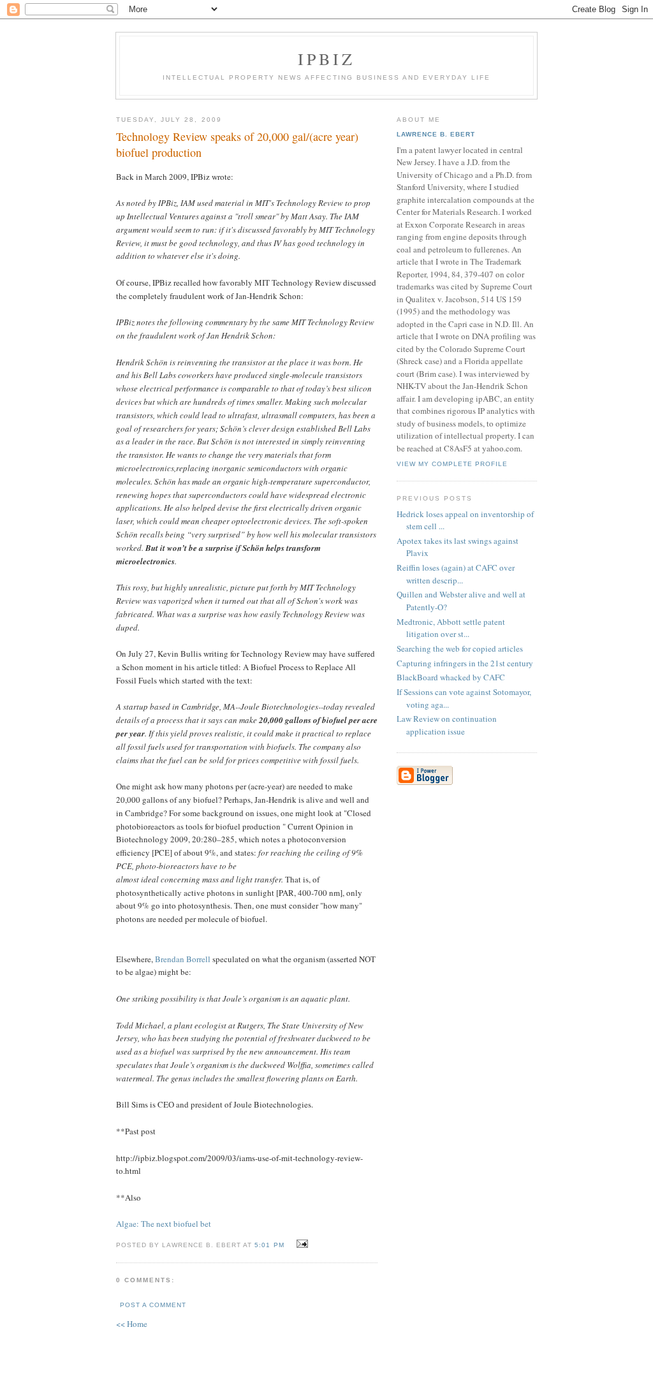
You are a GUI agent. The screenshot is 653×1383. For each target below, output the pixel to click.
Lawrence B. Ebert (436, 134)
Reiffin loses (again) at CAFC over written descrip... (456, 574)
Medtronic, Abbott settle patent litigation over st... (451, 628)
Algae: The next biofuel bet (163, 1223)
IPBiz (327, 59)
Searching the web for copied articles (460, 648)
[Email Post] (300, 1244)
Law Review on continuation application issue (447, 725)
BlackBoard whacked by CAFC (451, 677)
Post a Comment (153, 1304)
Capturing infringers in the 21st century (465, 663)
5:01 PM (269, 1244)
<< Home (131, 1323)
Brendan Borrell (182, 959)
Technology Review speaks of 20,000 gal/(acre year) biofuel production (237, 144)
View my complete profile (452, 463)
